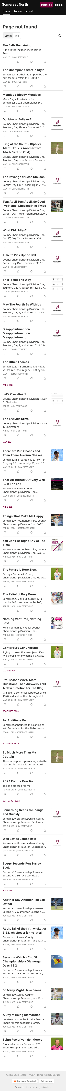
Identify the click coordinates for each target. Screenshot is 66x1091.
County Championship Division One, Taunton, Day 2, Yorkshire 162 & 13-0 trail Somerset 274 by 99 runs (24, 343)
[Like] (5, 62)
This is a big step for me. (17, 785)
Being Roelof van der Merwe (22, 1039)
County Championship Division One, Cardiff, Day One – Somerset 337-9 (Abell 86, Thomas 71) (24, 261)
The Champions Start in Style (23, 70)
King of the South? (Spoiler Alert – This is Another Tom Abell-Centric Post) (22, 148)
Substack (19, 1087)
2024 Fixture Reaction (19, 781)
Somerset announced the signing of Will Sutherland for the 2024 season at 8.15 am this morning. (24, 726)
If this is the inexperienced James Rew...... (22, 51)
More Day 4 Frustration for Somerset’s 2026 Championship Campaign (21, 100)
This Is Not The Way (17, 279)
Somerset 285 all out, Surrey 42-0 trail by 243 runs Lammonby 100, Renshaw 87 (22, 600)
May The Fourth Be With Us (22, 304)
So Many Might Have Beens (22, 990)
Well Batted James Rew (19, 839)
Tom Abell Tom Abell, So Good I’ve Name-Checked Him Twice (24, 203)
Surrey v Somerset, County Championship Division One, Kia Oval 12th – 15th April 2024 (24, 575)
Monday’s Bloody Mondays (22, 94)
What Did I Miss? (15, 230)
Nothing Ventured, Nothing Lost (22, 621)
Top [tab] (17, 35)
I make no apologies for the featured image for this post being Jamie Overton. (24, 1021)
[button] (6, 11)
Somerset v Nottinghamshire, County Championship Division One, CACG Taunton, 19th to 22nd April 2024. (24, 551)
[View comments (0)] (18, 62)
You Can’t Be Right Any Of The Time (24, 543)
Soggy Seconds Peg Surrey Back (22, 865)
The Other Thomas (16, 362)
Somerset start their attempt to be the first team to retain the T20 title (25, 76)
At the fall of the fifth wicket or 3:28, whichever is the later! (24, 930)
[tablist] (12, 35)
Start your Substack (26, 1081)
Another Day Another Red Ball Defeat (24, 902)
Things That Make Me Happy (23, 516)
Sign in (59, 4)
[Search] (60, 35)
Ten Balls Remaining (17, 45)
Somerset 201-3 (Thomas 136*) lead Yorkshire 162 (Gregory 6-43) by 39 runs (24, 368)
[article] (33, 53)
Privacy (32, 1074)
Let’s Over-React (14, 394)
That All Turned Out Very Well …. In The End (24, 482)
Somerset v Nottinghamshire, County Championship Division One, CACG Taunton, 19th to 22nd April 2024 (24, 522)
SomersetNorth (20, 57)
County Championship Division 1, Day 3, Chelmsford (25, 400)
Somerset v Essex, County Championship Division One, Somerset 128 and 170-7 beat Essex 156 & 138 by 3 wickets (24, 490)
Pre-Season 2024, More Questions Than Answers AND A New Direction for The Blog (24, 684)
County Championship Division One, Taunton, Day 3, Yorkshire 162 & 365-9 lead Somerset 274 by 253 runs (24, 310)
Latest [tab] (8, 35)
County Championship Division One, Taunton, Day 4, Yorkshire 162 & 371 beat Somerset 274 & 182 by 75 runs (24, 285)
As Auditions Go (14, 720)
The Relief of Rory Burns (20, 594)
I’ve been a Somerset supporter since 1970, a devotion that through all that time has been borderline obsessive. (25, 694)
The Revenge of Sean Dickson (24, 177)
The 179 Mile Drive (16, 419)
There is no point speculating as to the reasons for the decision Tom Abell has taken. (25, 762)
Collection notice (52, 1074)
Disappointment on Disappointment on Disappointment (16, 333)
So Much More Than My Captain (19, 754)
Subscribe (46, 4)
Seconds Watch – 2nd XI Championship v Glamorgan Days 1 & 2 (22, 961)
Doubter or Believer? (17, 119)
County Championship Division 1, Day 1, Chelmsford (25, 425)
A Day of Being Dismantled (21, 1015)
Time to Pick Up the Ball (19, 255)
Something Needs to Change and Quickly (23, 812)
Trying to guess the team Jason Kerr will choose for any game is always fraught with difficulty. (23, 653)
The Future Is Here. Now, (20, 569)
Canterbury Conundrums (21, 647)
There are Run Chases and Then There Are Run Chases (22, 453)
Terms (40, 1074)
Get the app (46, 1081)
